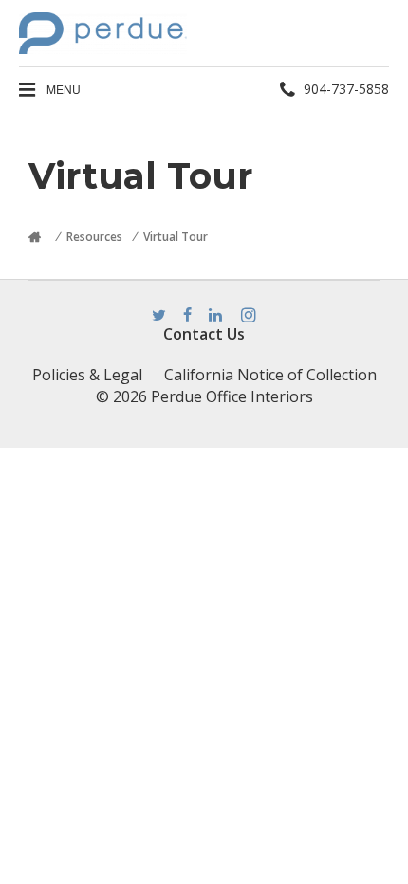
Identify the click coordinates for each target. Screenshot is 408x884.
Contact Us (204, 333)
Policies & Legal (87, 374)
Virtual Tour (175, 237)
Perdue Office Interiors (232, 396)
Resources (94, 237)
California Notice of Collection (270, 374)
